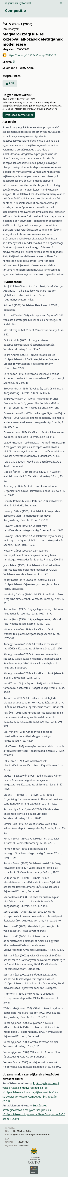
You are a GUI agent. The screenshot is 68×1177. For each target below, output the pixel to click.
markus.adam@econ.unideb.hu (33, 1134)
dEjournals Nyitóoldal (18, 3)
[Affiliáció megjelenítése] (13, 62)
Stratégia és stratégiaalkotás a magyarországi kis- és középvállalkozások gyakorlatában (27, 1110)
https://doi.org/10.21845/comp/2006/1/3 (32, 55)
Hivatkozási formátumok (19, 115)
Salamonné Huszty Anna (18, 68)
